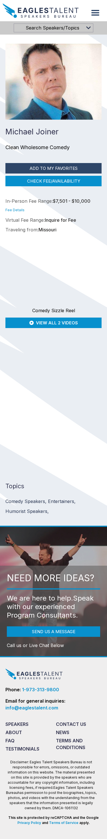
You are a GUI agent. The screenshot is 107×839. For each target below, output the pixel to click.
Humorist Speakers (27, 511)
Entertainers (62, 501)
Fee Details (15, 210)
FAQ (10, 740)
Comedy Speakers (26, 501)
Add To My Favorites (54, 168)
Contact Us (71, 724)
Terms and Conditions (70, 744)
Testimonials (22, 749)
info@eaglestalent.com (31, 708)
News (62, 732)
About (13, 732)
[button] (95, 13)
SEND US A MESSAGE (53, 631)
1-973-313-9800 (40, 689)
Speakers (17, 724)
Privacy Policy (29, 823)
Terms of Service (63, 823)
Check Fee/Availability (53, 181)
